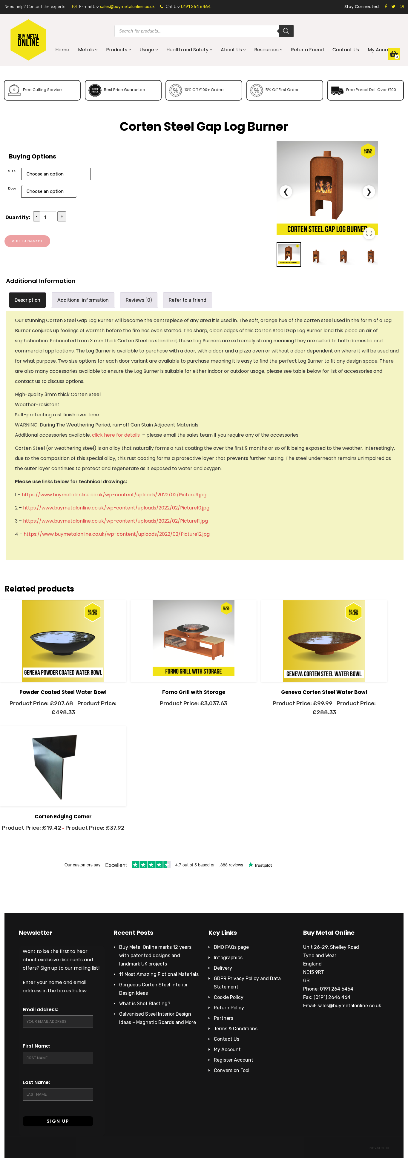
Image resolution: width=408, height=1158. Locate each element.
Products (116, 49)
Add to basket (27, 241)
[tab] (27, 300)
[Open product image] (327, 191)
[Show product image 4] (371, 254)
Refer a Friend (307, 49)
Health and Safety (187, 49)
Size (12, 171)
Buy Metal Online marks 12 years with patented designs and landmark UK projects (155, 955)
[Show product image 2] (316, 254)
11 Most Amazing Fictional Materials (159, 974)
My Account (382, 49)
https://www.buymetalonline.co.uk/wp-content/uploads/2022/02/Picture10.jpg (116, 507)
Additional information (83, 300)
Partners (223, 1018)
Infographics (228, 957)
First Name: (36, 1045)
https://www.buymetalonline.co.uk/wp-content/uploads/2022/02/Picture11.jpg (115, 521)
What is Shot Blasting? (144, 1003)
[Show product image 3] (344, 254)
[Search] (286, 31)
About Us (231, 49)
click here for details (116, 435)
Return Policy (229, 1008)
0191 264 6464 (196, 6)
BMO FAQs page (231, 947)
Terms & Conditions (235, 1028)
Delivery (223, 968)
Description (27, 300)
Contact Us (345, 49)
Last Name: (36, 1082)
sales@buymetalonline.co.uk (127, 6)
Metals (86, 49)
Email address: (40, 1009)
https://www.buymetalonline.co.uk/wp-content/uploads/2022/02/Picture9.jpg (114, 494)
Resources (266, 49)
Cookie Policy (228, 997)
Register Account (233, 1060)
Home (62, 49)
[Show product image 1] (289, 254)
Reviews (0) (139, 300)
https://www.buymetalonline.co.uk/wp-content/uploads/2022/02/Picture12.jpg (117, 534)
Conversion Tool (231, 1070)
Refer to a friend (187, 300)
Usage (146, 49)
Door (12, 188)
